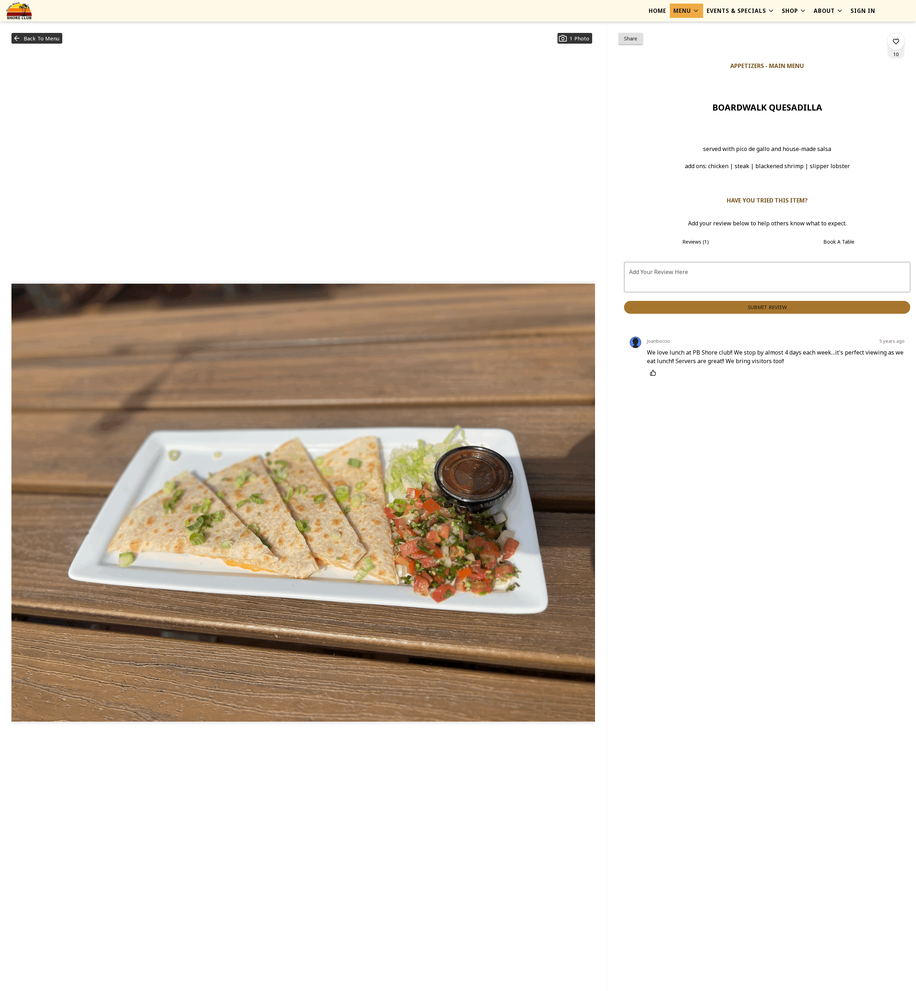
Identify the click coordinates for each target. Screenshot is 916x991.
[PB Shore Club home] (38, 11)
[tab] (695, 241)
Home (657, 11)
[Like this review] (655, 372)
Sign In (863, 11)
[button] (686, 11)
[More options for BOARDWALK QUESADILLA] (896, 41)
